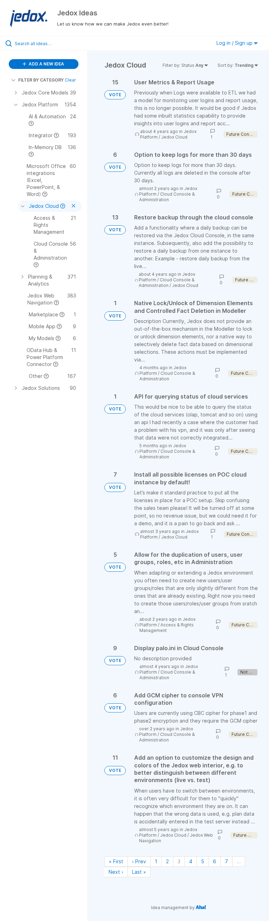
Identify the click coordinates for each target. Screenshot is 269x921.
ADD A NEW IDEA (46, 63)
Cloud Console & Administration (167, 196)
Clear (70, 80)
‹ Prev (139, 861)
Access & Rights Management (166, 627)
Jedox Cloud (174, 137)
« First (116, 861)
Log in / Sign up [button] (235, 43)
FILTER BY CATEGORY (41, 80)
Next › (116, 872)
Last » (139, 872)
